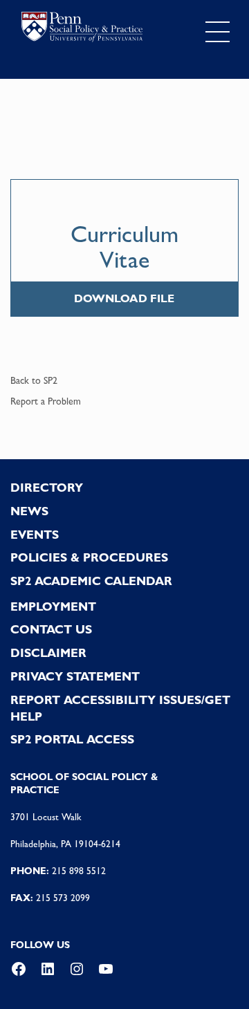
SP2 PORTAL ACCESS (72, 739)
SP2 (50, 380)
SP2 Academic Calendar (91, 581)
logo (81, 29)
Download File (124, 298)
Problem (64, 401)
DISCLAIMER (48, 653)
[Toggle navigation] (217, 32)
